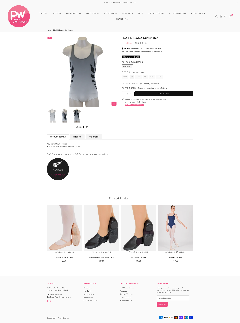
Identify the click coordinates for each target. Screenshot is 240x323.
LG (145, 77)
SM (132, 77)
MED (138, 77)
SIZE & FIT (77, 137)
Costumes (110, 13)
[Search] (216, 16)
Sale (50, 38)
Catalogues (198, 13)
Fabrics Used (88, 297)
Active (56, 13)
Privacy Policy (125, 297)
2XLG (160, 77)
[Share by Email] (87, 127)
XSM (125, 77)
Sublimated (127, 67)
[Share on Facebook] (83, 127)
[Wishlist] (225, 16)
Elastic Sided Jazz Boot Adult (101, 257)
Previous (49, 71)
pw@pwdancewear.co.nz (61, 297)
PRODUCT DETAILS (58, 137)
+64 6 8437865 (56, 295)
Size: (133, 72)
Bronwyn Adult (175, 257)
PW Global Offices (127, 288)
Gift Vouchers (156, 13)
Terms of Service (126, 294)
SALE (140, 13)
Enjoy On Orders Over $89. (120, 2)
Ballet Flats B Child (64, 257)
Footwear (92, 13)
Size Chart (140, 72)
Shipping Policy (126, 300)
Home (49, 30)
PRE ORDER (93, 137)
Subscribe (162, 304)
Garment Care (89, 294)
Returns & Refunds (91, 300)
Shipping (138, 51)
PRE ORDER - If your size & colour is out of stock (145, 88)
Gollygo (127, 13)
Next (116, 71)
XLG (152, 77)
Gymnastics (73, 13)
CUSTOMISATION (177, 13)
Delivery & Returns (150, 83)
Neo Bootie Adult (138, 257)
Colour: (132, 62)
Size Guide (88, 291)
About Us (121, 19)
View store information (134, 104)
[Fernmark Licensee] (58, 183)
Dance (42, 13)
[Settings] (221, 16)
